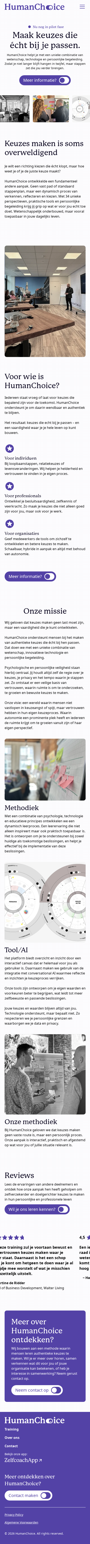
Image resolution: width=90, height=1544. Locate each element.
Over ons (12, 1437)
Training (12, 1429)
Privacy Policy (14, 1515)
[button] (81, 7)
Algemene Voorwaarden (21, 1522)
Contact (11, 1446)
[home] (34, 6)
